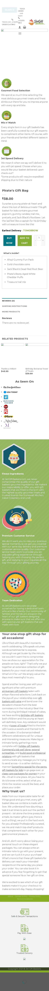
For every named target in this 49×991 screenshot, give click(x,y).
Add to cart (24, 240)
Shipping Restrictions (14, 306)
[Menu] (20, 33)
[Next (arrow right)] (10, 986)
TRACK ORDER (4, 23)
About (10, 896)
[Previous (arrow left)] (2, 986)
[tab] (24, 301)
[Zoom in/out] (10, 975)
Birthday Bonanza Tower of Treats (36, 370)
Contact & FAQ (21, 896)
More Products (11, 312)
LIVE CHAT (9, 23)
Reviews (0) (8, 301)
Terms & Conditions (25, 899)
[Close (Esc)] (2, 975)
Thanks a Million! (8, 369)
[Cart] (24, 27)
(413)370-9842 (15, 23)
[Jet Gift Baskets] (36, 22)
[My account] (19, 27)
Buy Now (9, 240)
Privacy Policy (34, 896)
